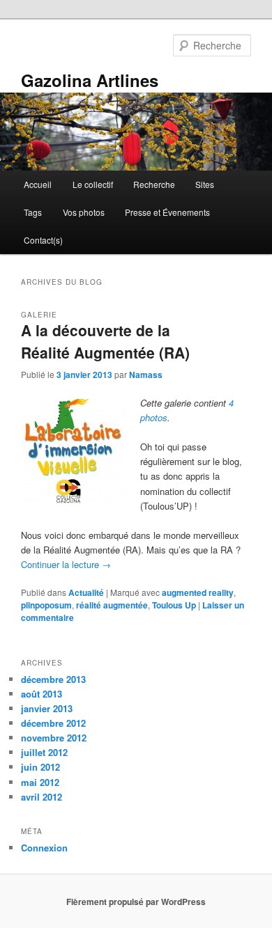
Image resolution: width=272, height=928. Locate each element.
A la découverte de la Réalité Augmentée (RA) (105, 341)
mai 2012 (40, 782)
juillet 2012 (44, 752)
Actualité (86, 592)
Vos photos (84, 212)
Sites (204, 184)
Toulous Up (174, 605)
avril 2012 (41, 796)
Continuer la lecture (66, 564)
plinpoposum (46, 605)
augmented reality (198, 592)
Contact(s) (43, 240)
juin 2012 (40, 766)
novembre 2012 (53, 737)
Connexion (44, 847)
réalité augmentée (112, 605)
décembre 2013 (53, 679)
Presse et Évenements (167, 212)
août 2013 (41, 693)
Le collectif (93, 184)
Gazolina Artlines (89, 80)
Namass (146, 374)
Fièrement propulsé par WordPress (136, 901)
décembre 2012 (53, 723)
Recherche (154, 184)
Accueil (38, 184)
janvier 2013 (47, 708)
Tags (33, 212)
